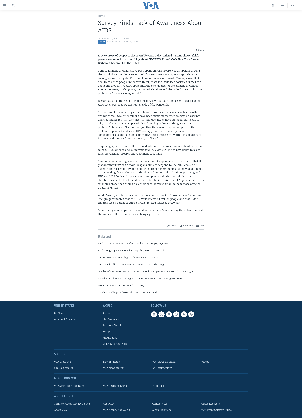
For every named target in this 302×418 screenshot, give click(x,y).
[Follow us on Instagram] (176, 314)
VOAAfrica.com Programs (69, 385)
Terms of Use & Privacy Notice (72, 403)
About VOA (60, 409)
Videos (205, 361)
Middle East (110, 337)
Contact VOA (159, 403)
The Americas (111, 319)
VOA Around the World (116, 409)
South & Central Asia (115, 343)
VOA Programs (62, 361)
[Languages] (273, 5)
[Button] (199, 50)
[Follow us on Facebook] (154, 314)
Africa (106, 313)
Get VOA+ (108, 403)
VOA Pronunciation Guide (216, 409)
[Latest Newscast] (292, 5)
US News (59, 313)
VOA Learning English (116, 385)
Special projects (63, 367)
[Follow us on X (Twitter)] (161, 314)
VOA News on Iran (114, 367)
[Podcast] (191, 314)
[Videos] (283, 5)
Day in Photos (111, 361)
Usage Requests (210, 403)
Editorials (158, 385)
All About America (65, 319)
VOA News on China (164, 361)
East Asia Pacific (112, 325)
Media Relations (161, 409)
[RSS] (184, 314)
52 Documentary (162, 367)
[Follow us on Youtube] (169, 314)
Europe (107, 331)
